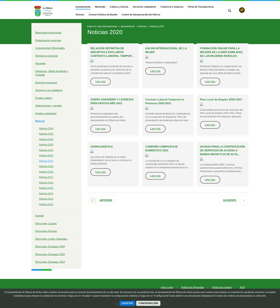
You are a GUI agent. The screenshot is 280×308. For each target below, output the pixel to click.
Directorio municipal (46, 82)
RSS (242, 287)
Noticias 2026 (46, 128)
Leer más (100, 81)
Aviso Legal (167, 287)
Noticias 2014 (46, 193)
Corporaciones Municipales (50, 48)
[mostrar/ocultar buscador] (229, 11)
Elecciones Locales (46, 223)
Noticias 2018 (46, 172)
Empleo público (43, 98)
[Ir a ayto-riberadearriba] (52, 10)
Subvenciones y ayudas (48, 105)
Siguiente (229, 200)
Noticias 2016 (46, 182)
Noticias (40, 121)
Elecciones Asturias (46, 231)
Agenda (39, 215)
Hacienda (40, 63)
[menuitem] (83, 7)
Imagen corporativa (45, 113)
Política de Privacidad (192, 287)
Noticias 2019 (46, 166)
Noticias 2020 (46, 161)
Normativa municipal (46, 55)
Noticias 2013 (46, 199)
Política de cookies (222, 287)
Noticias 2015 (46, 188)
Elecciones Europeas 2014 (50, 261)
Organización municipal (48, 40)
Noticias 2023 (46, 144)
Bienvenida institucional (48, 32)
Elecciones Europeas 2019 (50, 254)
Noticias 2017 (46, 177)
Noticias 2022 (46, 150)
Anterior (105, 200)
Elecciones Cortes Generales (51, 238)
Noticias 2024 (46, 139)
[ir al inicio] (265, 285)
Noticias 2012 (46, 204)
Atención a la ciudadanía (48, 90)
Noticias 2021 (46, 155)
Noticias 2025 (46, 134)
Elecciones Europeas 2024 (50, 246)
